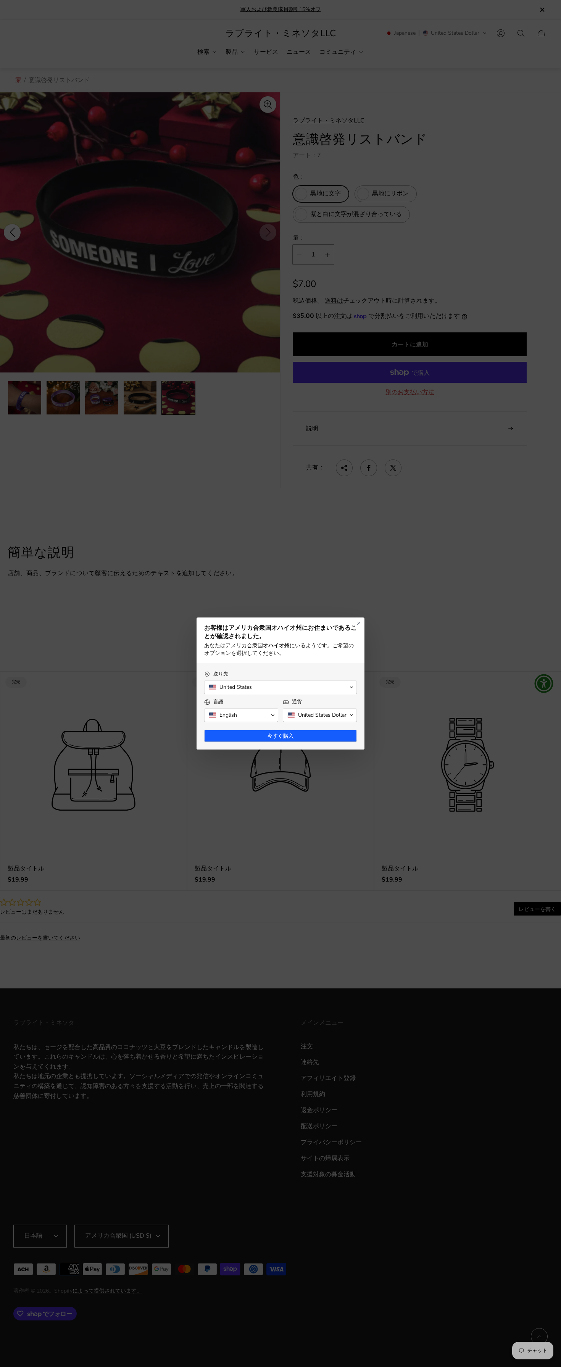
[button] (280, 687)
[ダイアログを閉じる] (359, 623)
